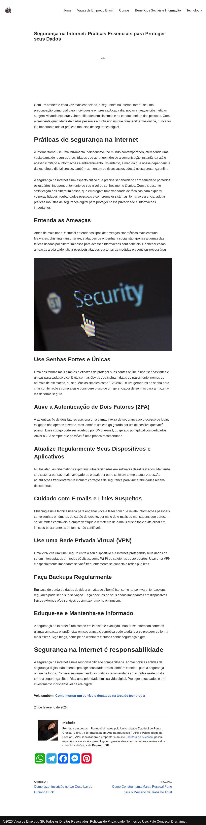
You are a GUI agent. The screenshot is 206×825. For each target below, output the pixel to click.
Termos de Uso (137, 821)
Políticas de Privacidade (107, 821)
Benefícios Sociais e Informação (158, 10)
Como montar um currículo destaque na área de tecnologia (100, 695)
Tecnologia (194, 10)
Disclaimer (178, 821)
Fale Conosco (159, 821)
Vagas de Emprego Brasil (95, 10)
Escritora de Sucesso (139, 737)
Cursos (124, 10)
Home (67, 10)
